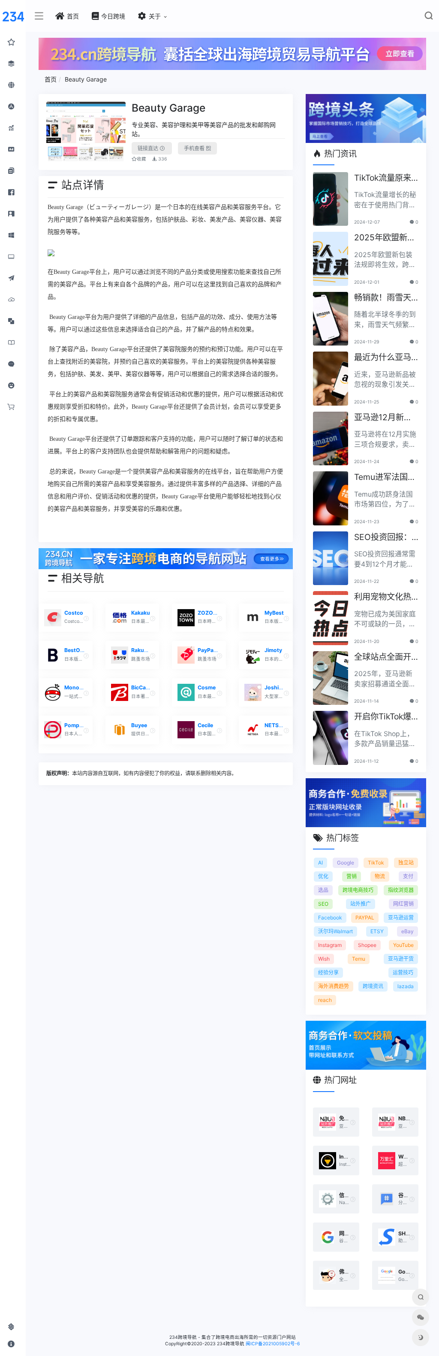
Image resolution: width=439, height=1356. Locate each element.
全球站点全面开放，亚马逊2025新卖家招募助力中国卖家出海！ (384, 657)
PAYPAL (364, 917)
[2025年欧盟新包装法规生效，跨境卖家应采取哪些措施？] (330, 259)
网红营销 (403, 904)
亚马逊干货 (401, 959)
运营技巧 (403, 972)
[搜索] (428, 17)
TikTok (376, 862)
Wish (324, 959)
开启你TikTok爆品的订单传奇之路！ (382, 717)
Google (345, 862)
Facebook (330, 917)
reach (325, 1000)
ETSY (377, 931)
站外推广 (360, 904)
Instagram (330, 945)
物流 (380, 876)
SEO (323, 904)
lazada (405, 986)
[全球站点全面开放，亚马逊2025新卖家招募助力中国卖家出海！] (330, 678)
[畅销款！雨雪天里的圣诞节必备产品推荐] (330, 319)
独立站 (406, 862)
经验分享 (328, 972)
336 (162, 159)
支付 (408, 876)
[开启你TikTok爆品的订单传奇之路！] (330, 738)
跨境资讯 (373, 986)
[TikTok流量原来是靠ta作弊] (330, 199)
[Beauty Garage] (86, 132)
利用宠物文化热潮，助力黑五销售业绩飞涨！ (382, 597)
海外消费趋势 (333, 986)
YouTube (403, 945)
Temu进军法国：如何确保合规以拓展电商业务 (385, 477)
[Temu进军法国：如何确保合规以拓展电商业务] (330, 498)
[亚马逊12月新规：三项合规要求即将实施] (330, 439)
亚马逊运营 (401, 917)
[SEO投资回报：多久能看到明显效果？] (330, 558)
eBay (407, 931)
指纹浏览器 (401, 890)
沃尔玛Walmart (335, 931)
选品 (323, 890)
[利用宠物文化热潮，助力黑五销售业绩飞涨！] (330, 618)
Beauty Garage (86, 79)
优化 (323, 876)
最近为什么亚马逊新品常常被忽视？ (382, 358)
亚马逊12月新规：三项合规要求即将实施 (382, 418)
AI (320, 862)
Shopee (367, 945)
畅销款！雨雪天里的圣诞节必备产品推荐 (382, 298)
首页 (51, 79)
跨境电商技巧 (358, 890)
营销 (351, 876)
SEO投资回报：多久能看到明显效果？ (383, 537)
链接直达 (148, 148)
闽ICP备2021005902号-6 (273, 1344)
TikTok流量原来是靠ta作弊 (382, 178)
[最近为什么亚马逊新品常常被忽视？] (330, 379)
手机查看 (195, 148)
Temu (358, 959)
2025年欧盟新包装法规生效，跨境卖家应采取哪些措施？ (384, 238)
